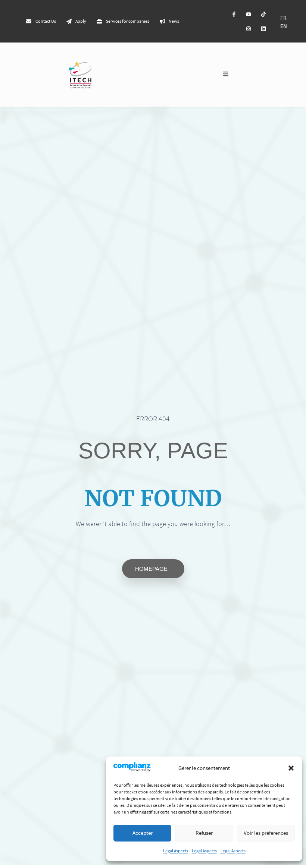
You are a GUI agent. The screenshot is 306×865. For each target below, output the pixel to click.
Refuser (204, 832)
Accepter (142, 832)
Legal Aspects (175, 850)
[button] (291, 768)
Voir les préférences (266, 832)
